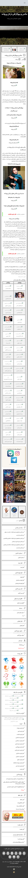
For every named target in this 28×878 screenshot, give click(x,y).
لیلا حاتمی (19, 322)
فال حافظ (22, 799)
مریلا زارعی (19, 393)
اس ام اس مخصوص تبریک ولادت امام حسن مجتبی (14, 544)
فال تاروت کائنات (20, 734)
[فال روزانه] (8, 475)
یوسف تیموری (19, 414)
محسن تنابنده (8, 364)
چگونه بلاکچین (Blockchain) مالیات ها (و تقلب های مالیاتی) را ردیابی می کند (14, 783)
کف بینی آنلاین (6, 515)
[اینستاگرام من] (12, 853)
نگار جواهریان (19, 407)
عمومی (17, 520)
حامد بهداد (8, 343)
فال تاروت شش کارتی (19, 750)
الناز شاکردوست (19, 336)
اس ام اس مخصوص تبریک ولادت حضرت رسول (14, 532)
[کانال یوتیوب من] (14, 857)
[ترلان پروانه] (14, 50)
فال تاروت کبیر (21, 731)
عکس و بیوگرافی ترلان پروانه (14, 14)
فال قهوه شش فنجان (19, 583)
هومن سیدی (19, 350)
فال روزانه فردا (21, 839)
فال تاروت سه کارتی (20, 741)
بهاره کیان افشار (8, 371)
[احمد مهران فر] (21, 50)
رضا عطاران (19, 329)
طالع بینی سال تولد (20, 713)
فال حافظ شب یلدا (20, 806)
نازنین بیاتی (19, 434)
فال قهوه (22, 577)
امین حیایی (8, 434)
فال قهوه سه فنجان (20, 580)
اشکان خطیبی (19, 357)
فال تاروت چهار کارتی (19, 744)
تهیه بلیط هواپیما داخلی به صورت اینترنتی (15, 787)
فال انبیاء (22, 567)
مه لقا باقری (8, 421)
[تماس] (7, 853)
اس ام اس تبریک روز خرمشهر (18, 541)
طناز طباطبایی (8, 298)
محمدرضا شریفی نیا (8, 379)
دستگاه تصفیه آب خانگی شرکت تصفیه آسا (15, 779)
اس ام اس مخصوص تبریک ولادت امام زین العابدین (13, 538)
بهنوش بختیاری (19, 371)
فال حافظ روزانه (21, 803)
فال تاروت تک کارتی (20, 737)
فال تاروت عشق (20, 759)
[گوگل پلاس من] (18, 857)
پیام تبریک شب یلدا (20, 809)
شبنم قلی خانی (19, 305)
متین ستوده (19, 288)
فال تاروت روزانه (20, 728)
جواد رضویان (19, 421)
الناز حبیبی (8, 336)
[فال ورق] (8, 497)
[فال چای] (20, 497)
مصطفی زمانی (8, 329)
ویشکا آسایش (19, 298)
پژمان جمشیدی (19, 386)
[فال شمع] (8, 486)
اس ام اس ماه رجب (20, 535)
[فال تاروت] (20, 475)
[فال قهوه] (20, 486)
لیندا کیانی (8, 357)
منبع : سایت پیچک (22, 276)
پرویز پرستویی (8, 305)
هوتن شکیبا (8, 400)
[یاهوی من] (24, 853)
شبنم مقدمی (19, 312)
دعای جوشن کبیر (20, 612)
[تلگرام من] (20, 853)
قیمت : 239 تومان (14, 719)
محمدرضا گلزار (8, 350)
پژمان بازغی (19, 364)
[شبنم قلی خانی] (6, 50)
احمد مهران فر (19, 400)
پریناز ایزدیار (8, 386)
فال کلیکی (22, 625)
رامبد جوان (19, 343)
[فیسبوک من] (16, 853)
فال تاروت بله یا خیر (20, 766)
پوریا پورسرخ (8, 428)
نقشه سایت (9, 867)
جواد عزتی (19, 379)
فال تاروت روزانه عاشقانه (18, 763)
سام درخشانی (8, 393)
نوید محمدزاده (19, 441)
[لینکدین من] (10, 857)
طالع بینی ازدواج (14, 515)
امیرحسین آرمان (8, 441)
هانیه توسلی (8, 414)
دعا (23, 616)
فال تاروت (22, 769)
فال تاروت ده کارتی (20, 756)
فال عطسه (22, 829)
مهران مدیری (8, 312)
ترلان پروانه (8, 322)
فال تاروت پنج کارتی (20, 747)
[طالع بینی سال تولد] (14, 703)
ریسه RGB (21, 645)
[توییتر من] (3, 853)
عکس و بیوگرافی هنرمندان (18, 842)
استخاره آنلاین (21, 557)
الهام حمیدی (8, 288)
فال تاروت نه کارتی (20, 753)
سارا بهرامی (19, 428)
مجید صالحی (8, 407)
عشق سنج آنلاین (20, 635)
